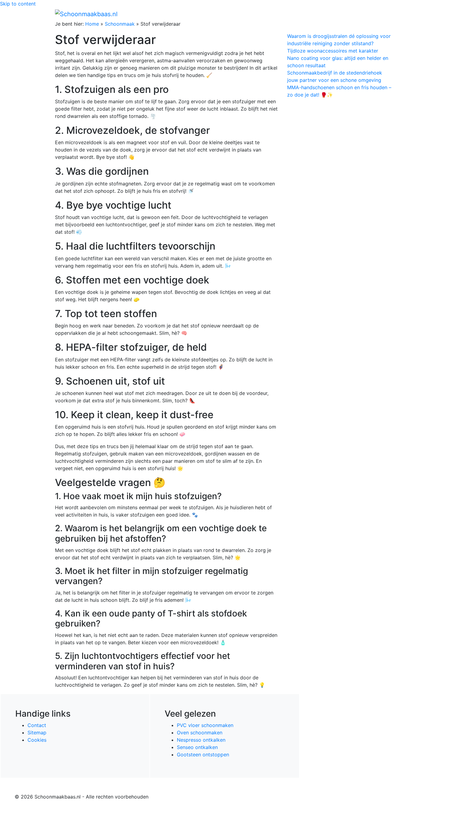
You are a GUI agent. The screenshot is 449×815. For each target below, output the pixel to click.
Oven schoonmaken (199, 732)
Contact (36, 725)
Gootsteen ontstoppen (203, 754)
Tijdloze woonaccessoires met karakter (332, 51)
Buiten (283, 14)
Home (264, 14)
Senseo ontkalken (197, 747)
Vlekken (368, 14)
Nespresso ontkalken (201, 740)
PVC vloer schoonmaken (205, 725)
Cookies (36, 740)
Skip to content (18, 4)
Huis (301, 14)
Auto (321, 14)
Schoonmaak (120, 24)
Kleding (340, 14)
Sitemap (36, 732)
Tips (387, 14)
